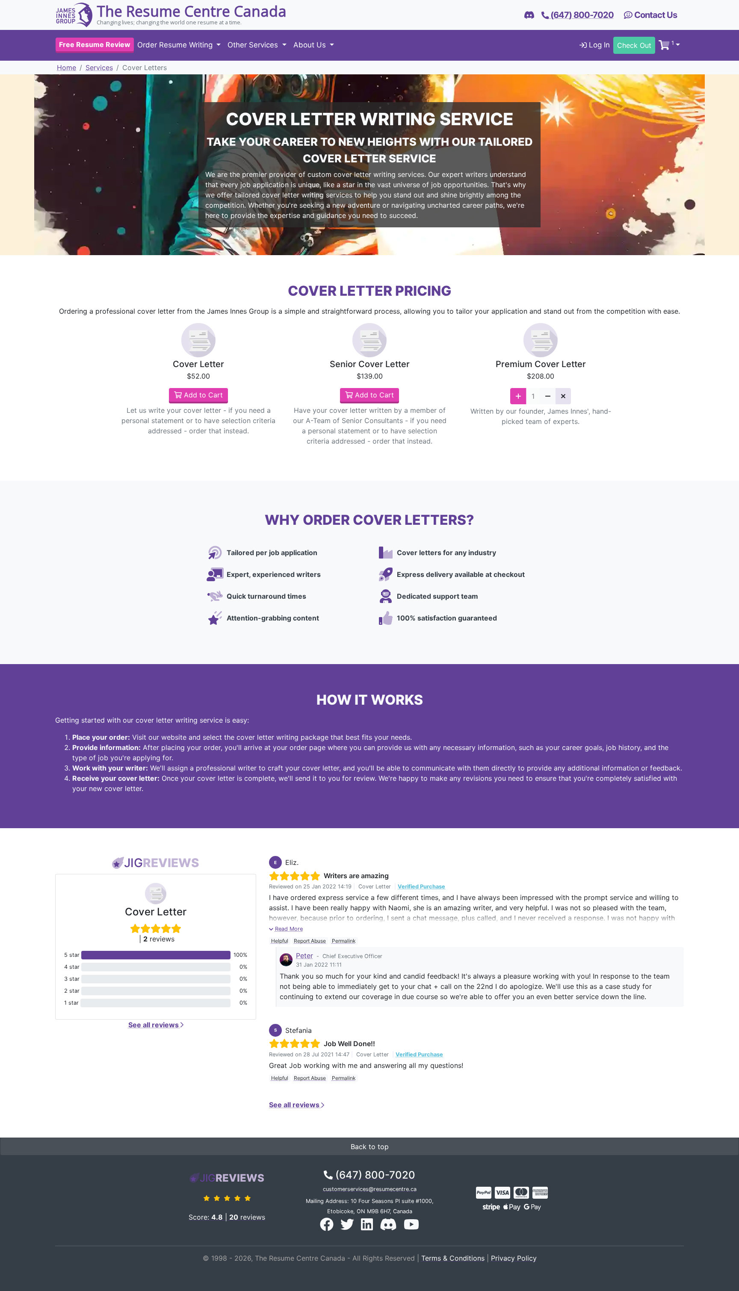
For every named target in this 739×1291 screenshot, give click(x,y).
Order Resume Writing (176, 45)
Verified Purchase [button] (421, 886)
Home (66, 67)
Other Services (254, 45)
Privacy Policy (514, 1258)
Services (99, 67)
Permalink (344, 941)
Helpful (279, 941)
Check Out (634, 45)
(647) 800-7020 (374, 1175)
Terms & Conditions (453, 1258)
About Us (310, 45)
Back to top (370, 1146)
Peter (304, 955)
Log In (598, 45)
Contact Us (655, 15)
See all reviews (154, 1024)
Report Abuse (310, 941)
